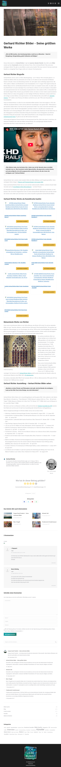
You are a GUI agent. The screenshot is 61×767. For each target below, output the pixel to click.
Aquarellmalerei (14, 727)
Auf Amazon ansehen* (22, 221)
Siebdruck (36, 732)
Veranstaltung (49, 732)
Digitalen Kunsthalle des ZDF (45, 406)
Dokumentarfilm (54, 727)
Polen (28, 732)
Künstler (33, 493)
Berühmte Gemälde (29, 727)
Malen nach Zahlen (14, 732)
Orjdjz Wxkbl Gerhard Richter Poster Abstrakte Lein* (42, 263)
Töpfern (45, 732)
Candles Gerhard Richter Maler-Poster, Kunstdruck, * (17, 287)
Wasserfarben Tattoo (13, 734)
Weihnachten (20, 734)
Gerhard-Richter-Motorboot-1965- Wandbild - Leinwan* (15, 263)
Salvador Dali (45, 513)
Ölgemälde (27, 734)
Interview (11, 730)
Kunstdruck (28, 730)
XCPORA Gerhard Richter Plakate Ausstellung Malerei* (15, 216)
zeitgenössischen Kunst (10, 116)
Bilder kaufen (38, 727)
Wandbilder (6, 734)
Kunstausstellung (22, 730)
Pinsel (25, 732)
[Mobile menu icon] (59, 3)
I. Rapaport (14, 548)
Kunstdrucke (33, 730)
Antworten (53, 562)
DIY (49, 727)
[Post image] (8, 516)
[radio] (25, 484)
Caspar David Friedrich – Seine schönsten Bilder (21, 514)
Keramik (16, 730)
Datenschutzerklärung (30, 765)
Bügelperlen (45, 727)
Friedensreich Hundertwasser (49, 522)
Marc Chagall (16, 522)
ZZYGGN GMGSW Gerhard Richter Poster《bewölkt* (41, 287)
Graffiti (5, 730)
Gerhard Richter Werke (25, 373)
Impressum (30, 763)
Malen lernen (7, 732)
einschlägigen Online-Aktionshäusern (22, 187)
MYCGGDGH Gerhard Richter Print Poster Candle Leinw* (16, 240)
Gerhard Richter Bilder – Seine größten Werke (16, 660)
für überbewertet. (29, 375)
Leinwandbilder (52, 730)
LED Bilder (47, 730)
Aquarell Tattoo (21, 727)
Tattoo (40, 732)
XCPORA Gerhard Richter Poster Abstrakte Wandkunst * (41, 216)
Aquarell (8, 727)
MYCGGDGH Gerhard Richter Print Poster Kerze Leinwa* (16, 310)
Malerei (21, 732)
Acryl (5, 727)
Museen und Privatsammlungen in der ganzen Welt (30, 182)
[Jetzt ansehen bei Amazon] (16, 208)
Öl (23, 734)
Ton (42, 732)
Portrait (31, 732)
